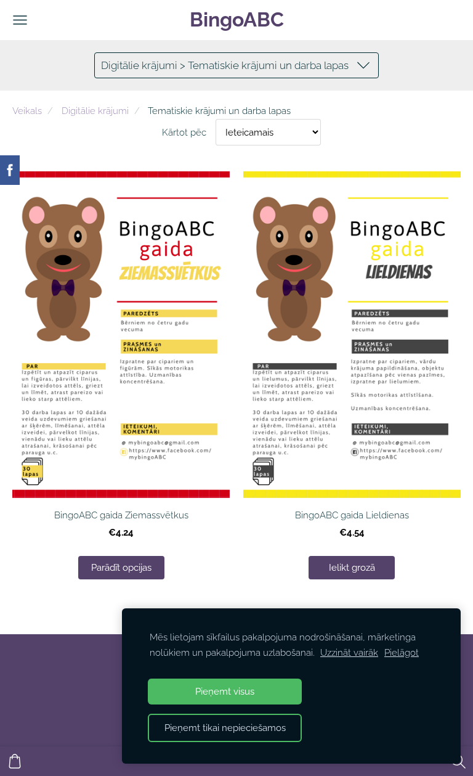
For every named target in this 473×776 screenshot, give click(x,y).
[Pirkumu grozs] (15, 761)
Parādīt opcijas (121, 567)
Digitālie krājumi (95, 110)
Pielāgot (401, 652)
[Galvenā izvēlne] (20, 20)
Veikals (27, 110)
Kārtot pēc (184, 132)
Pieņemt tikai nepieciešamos (225, 727)
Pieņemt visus (224, 691)
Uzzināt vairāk (349, 652)
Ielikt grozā (352, 567)
